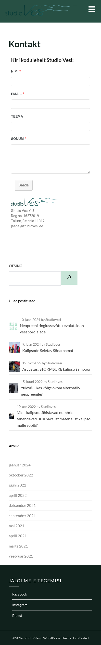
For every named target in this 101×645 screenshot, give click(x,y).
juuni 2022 (17, 485)
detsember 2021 (22, 505)
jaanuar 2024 (20, 465)
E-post (17, 615)
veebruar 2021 (21, 556)
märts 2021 (18, 546)
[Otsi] (69, 277)
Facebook (19, 594)
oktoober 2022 (21, 475)
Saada (24, 185)
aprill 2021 (18, 536)
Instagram (19, 605)
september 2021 (22, 515)
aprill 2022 (18, 495)
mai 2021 (16, 525)
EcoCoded (81, 638)
